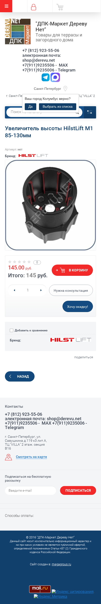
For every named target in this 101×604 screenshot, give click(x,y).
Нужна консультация (71, 290)
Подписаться (78, 490)
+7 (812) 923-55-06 (40, 50)
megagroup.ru (61, 564)
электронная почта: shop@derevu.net (41, 58)
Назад (23, 376)
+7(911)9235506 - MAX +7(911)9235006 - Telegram (49, 67)
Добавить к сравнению (31, 330)
